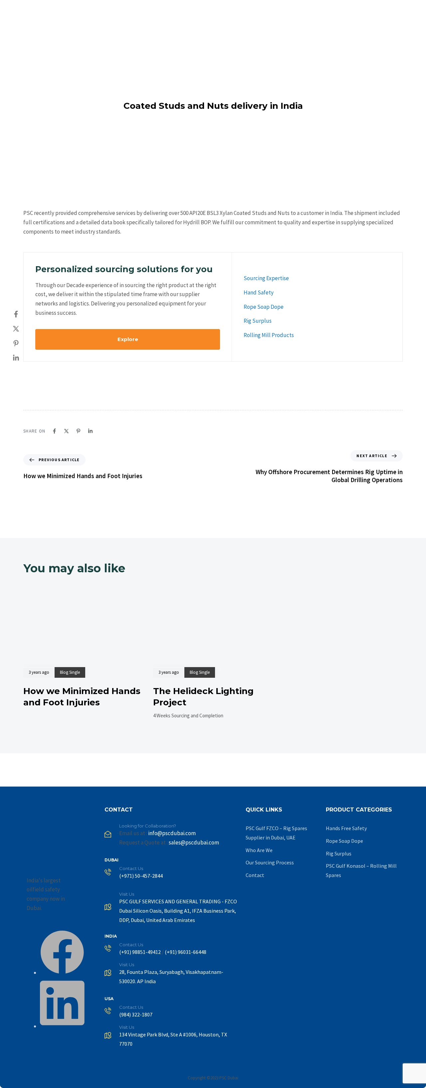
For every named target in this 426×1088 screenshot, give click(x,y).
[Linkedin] (23, 358)
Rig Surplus (258, 320)
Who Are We (259, 850)
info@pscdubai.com (172, 833)
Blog (375, 10)
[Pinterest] (23, 343)
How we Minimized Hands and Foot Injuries (81, 697)
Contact (401, 10)
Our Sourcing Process (270, 862)
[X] (23, 328)
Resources (346, 10)
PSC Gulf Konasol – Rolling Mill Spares (361, 870)
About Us (220, 10)
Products (253, 10)
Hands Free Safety (346, 828)
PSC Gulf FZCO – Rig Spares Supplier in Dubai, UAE (276, 833)
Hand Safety (259, 292)
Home (190, 10)
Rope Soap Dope (264, 306)
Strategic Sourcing (299, 10)
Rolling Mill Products (269, 335)
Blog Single (70, 672)
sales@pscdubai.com (194, 842)
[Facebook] (23, 314)
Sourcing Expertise (266, 278)
